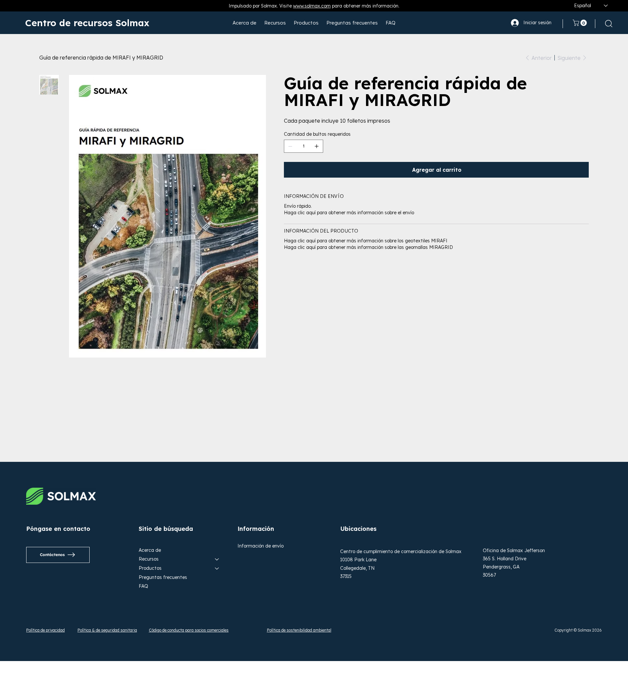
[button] (580, 23)
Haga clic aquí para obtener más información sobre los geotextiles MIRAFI (365, 241)
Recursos (149, 559)
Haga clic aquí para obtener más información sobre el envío (349, 213)
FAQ (143, 586)
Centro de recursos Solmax (87, 22)
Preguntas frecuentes (163, 577)
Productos (150, 568)
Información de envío (260, 546)
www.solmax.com (312, 6)
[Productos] (217, 568)
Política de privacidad (45, 630)
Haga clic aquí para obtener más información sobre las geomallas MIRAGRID (368, 247)
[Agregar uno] (316, 146)
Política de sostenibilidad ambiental (299, 630)
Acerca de (150, 550)
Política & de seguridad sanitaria (107, 630)
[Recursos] (217, 559)
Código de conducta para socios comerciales (189, 630)
